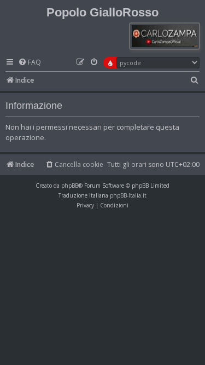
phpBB (69, 185)
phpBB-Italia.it (128, 195)
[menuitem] (29, 62)
